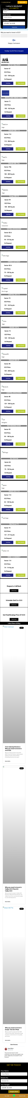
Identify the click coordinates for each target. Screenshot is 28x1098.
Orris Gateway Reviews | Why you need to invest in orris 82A (13, 748)
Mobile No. (5, 1078)
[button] (15, 2)
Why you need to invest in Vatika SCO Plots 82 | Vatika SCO (13, 889)
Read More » (8, 761)
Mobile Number (7, 14)
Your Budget (6, 20)
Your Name (6, 9)
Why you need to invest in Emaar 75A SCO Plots (13, 1028)
